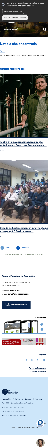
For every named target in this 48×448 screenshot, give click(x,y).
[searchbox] (24, 29)
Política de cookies (26, 6)
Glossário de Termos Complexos (22, 403)
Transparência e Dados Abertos (13, 411)
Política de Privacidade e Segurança (14, 415)
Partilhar (25, 248)
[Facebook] (26, 360)
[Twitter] (32, 360)
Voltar (8, 248)
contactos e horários (19, 304)
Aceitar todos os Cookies (15, 18)
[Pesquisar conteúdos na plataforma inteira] (44, 29)
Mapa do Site (6, 399)
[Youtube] (37, 360)
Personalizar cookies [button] (13, 11)
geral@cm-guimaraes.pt (18, 294)
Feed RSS (5, 403)
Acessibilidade (7, 407)
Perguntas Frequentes (37, 368)
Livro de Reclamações (10, 392)
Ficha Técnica (18, 399)
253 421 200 (15, 291)
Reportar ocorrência (38, 371)
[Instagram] (43, 360)
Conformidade (19, 407)
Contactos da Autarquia (33, 399)
